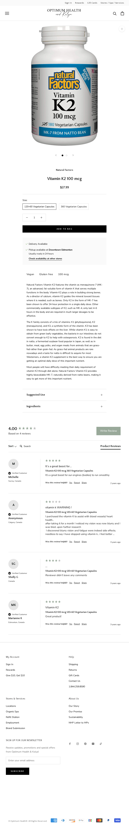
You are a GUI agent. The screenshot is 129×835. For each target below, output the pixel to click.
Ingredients (33, 406)
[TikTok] (101, 744)
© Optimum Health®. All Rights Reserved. (27, 821)
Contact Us (74, 681)
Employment (12, 722)
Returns (73, 669)
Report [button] (77, 482)
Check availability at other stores (45, 258)
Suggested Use (36, 394)
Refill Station (12, 717)
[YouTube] (93, 744)
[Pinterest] (85, 744)
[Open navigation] (7, 13)
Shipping (73, 664)
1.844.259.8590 (77, 686)
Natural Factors (64, 170)
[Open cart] (122, 13)
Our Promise (75, 711)
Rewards (79, 3)
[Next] (73, 155)
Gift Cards (92, 3)
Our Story (74, 706)
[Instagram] (77, 744)
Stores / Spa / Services (112, 3)
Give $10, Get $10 (15, 675)
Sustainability (76, 717)
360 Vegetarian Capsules (74, 206)
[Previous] (55, 155)
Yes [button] (70, 482)
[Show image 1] (62, 155)
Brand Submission (15, 728)
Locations (11, 706)
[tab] (110, 446)
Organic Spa (12, 711)
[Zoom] (122, 29)
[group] (26, 429)
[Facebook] (70, 744)
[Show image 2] (66, 155)
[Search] (115, 13)
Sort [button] (11, 446)
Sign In (68, 3)
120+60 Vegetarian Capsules (39, 206)
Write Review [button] (108, 431)
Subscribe (17, 771)
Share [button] (84, 482)
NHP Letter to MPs (79, 722)
